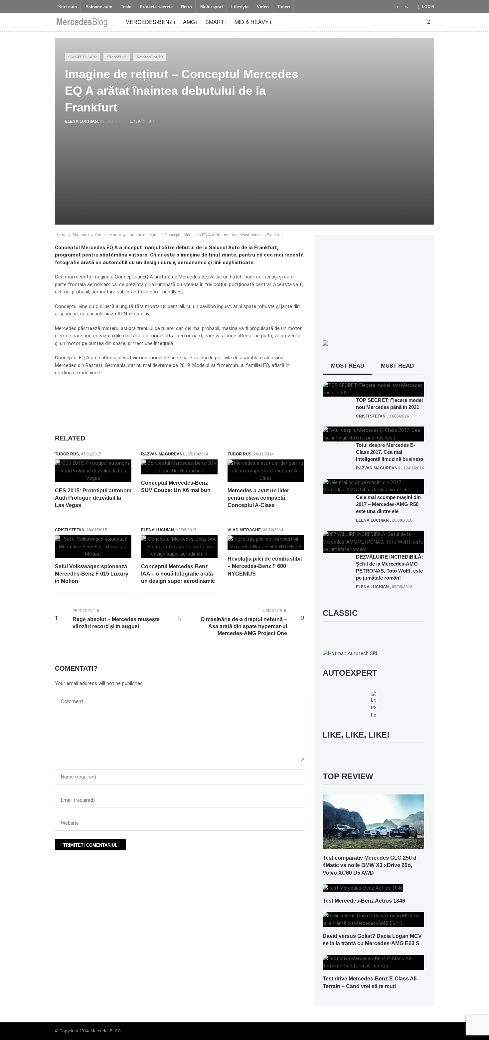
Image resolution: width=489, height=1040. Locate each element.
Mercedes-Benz (149, 22)
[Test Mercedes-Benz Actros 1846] (363, 888)
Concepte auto (82, 57)
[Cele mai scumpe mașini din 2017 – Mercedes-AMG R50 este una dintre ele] (373, 486)
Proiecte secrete (156, 7)
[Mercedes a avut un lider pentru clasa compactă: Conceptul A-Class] (266, 470)
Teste (126, 7)
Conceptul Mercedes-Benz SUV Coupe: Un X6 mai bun (176, 486)
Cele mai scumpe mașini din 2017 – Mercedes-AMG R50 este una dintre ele (388, 504)
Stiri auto (67, 7)
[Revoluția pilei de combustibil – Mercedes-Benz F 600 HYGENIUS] (266, 542)
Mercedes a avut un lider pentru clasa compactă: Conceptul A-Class (258, 498)
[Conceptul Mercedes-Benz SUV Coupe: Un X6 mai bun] (179, 466)
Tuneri (283, 7)
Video (263, 7)
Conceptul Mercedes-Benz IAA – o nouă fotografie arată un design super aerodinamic (178, 574)
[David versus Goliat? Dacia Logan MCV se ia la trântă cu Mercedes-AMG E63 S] (373, 919)
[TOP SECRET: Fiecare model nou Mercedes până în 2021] (373, 389)
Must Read (397, 366)
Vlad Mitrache (244, 530)
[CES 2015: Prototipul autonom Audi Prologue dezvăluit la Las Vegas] (93, 470)
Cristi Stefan (69, 530)
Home (61, 235)
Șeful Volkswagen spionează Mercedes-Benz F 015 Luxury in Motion (91, 574)
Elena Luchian (81, 121)
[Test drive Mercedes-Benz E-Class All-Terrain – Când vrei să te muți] (373, 962)
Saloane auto (98, 7)
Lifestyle (239, 7)
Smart (214, 22)
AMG (189, 22)
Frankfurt (117, 57)
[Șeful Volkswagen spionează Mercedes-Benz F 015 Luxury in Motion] (93, 546)
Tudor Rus (67, 454)
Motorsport (211, 7)
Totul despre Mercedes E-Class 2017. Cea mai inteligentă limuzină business (389, 452)
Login (428, 7)
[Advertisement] (176, 399)
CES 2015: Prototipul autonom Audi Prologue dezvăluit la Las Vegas (93, 498)
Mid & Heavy (252, 22)
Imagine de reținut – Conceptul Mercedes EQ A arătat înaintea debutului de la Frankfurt (205, 235)
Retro (186, 7)
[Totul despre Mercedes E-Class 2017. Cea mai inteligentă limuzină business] (373, 434)
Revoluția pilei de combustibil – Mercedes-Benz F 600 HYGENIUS (265, 566)
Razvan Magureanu (163, 454)
